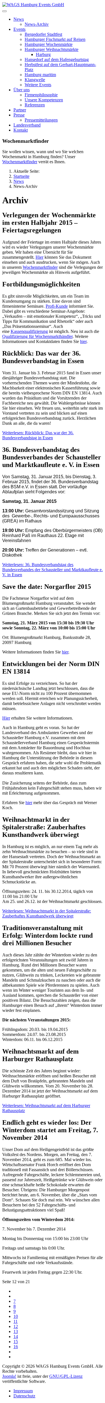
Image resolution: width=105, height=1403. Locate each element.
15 (15, 1341)
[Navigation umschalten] (4, 11)
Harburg (43, 54)
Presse (19, 115)
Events (19, 29)
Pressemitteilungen (41, 120)
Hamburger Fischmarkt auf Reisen (55, 39)
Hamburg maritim (40, 74)
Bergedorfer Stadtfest (43, 34)
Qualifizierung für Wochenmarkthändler (37, 336)
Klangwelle (35, 79)
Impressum (23, 1390)
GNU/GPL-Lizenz (66, 1376)
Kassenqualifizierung (29, 331)
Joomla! (9, 1376)
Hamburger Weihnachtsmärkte (51, 49)
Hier (39, 257)
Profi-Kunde (57, 306)
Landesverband (27, 125)
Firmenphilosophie (41, 94)
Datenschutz (24, 1395)
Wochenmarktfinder (19, 161)
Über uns (21, 89)
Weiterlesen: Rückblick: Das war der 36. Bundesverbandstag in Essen (38, 435)
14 (15, 1336)
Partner (19, 110)
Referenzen (35, 104)
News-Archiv (37, 24)
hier (83, 341)
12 (15, 1326)
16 (15, 1346)
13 (15, 1331)
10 (15, 1316)
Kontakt (20, 130)
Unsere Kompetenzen (44, 99)
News (18, 19)
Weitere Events (38, 84)
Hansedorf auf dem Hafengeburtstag (57, 59)
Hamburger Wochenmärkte (49, 44)
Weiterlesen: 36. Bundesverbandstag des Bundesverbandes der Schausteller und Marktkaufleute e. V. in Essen (52, 569)
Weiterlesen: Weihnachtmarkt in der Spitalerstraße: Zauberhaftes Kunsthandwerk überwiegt (46, 913)
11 (15, 1321)
